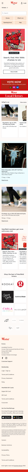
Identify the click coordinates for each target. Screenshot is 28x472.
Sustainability (5, 450)
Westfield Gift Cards (8, 387)
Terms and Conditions (8, 374)
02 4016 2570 (5, 353)
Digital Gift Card (6, 391)
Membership (5, 367)
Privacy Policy (6, 455)
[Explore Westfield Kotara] (14, 3)
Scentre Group (18, 465)
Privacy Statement (7, 378)
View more (23, 102)
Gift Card (4, 395)
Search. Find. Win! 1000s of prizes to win (10, 252)
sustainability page (6, 435)
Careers (4, 440)
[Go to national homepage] (5, 338)
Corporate (5, 402)
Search (6, 13)
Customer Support (7, 361)
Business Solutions (7, 445)
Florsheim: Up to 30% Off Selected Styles (9, 123)
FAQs (3, 382)
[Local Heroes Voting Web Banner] (14, 88)
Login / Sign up (6, 370)
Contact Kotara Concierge (9, 354)
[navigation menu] (3, 3)
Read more (14, 71)
